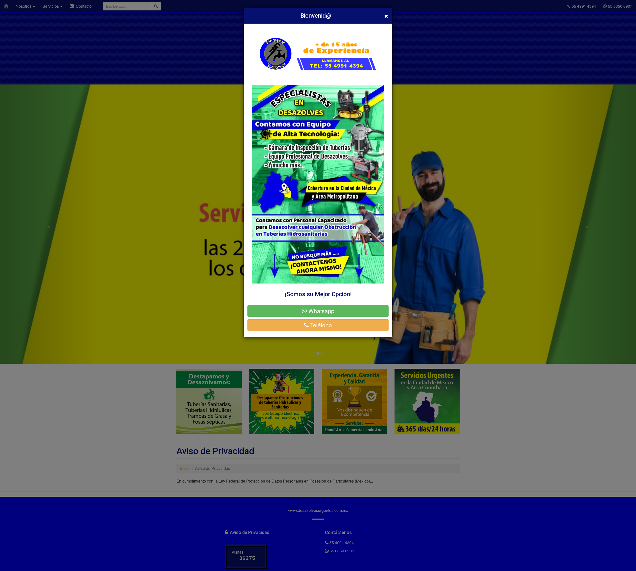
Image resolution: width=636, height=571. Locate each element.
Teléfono (320, 325)
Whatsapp (320, 311)
